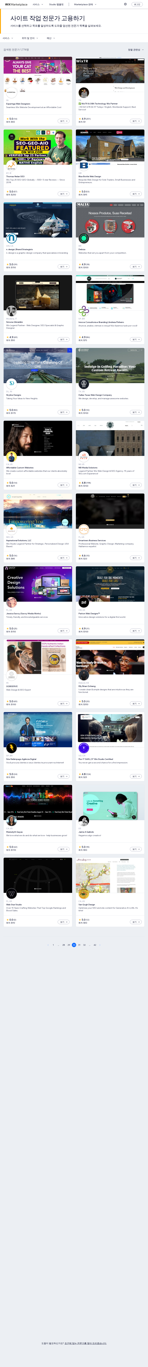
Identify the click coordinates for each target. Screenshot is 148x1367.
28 (63, 945)
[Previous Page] (48, 945)
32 (84, 945)
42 (95, 945)
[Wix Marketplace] (16, 4)
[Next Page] (100, 945)
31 (79, 945)
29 (69, 945)
